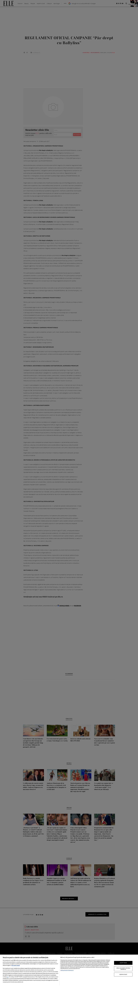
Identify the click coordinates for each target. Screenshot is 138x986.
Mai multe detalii (15, 965)
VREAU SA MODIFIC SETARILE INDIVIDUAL (123, 968)
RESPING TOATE (123, 974)
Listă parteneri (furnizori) (67, 970)
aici (7, 976)
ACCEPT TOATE (123, 962)
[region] (69, 970)
